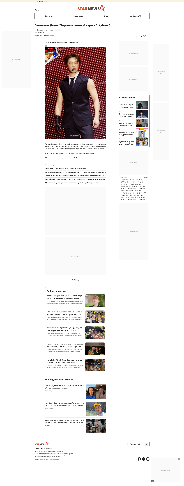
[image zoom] (104, 136)
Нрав (77, 280)
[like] (137, 36)
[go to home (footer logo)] (41, 444)
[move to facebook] (139, 459)
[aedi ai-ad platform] (56, 48)
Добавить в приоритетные (44, 35)
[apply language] (146, 444)
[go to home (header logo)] (92, 7)
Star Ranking (134, 16)
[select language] (144, 36)
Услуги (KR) (49, 448)
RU (38, 10)
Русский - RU (135, 444)
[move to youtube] (148, 459)
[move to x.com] (143, 459)
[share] (141, 36)
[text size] (148, 36)
